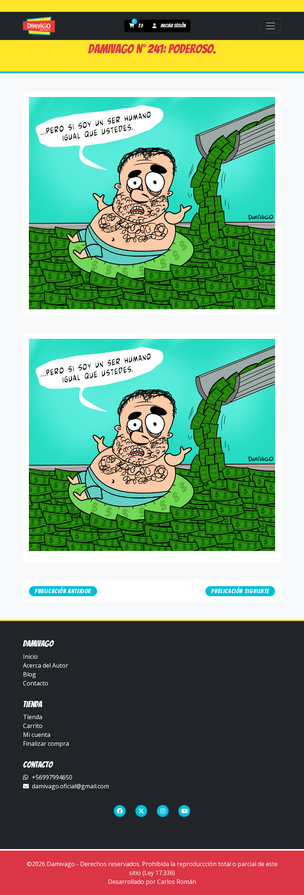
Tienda (32, 717)
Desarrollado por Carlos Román (152, 882)
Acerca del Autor (45, 665)
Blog (29, 674)
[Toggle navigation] (270, 26)
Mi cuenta (36, 735)
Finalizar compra (46, 743)
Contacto (35, 683)
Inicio (30, 656)
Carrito (33, 726)
